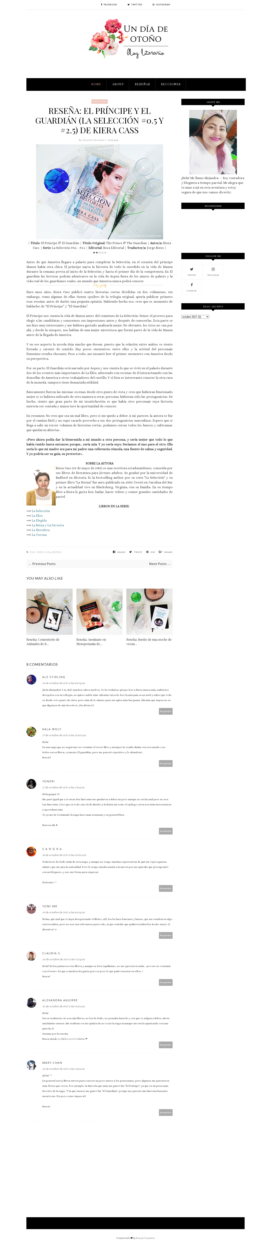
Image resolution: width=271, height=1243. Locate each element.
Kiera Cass (99, 101)
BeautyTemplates (145, 1237)
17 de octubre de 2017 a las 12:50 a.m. (64, 735)
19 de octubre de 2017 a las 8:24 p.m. (63, 912)
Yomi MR (49, 906)
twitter (191, 275)
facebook (192, 291)
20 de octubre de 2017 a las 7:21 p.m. (63, 959)
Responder (166, 711)
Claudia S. (51, 953)
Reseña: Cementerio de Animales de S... (43, 641)
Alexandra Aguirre (60, 1000)
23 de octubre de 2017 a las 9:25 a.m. (63, 1006)
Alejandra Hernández (94, 140)
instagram (213, 275)
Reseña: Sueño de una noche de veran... (149, 641)
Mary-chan (52, 1063)
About (118, 84)
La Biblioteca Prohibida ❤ (72, 1038)
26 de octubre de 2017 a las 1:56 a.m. (63, 1068)
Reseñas (142, 84)
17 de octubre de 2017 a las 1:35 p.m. (63, 787)
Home (96, 84)
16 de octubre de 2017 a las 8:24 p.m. (63, 683)
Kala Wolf (52, 729)
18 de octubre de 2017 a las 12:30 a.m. (64, 854)
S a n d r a (52, 849)
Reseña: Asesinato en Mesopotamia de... (91, 641)
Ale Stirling (53, 677)
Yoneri (48, 781)
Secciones (171, 84)
